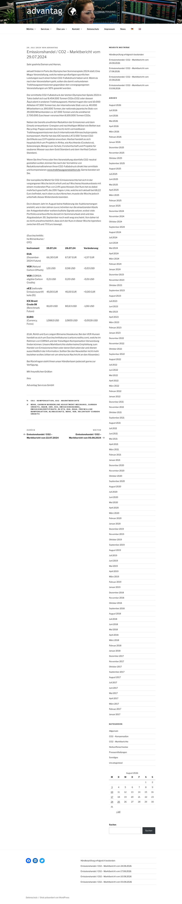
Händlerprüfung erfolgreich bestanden (126, 54)
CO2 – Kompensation (118, 736)
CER (51, 407)
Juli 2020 (113, 492)
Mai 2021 (113, 439)
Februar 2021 (115, 454)
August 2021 (115, 423)
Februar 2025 (115, 200)
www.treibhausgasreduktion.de (63, 169)
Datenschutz (93, 29)
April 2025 (114, 190)
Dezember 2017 (116, 656)
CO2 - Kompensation (42, 401)
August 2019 (115, 550)
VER (75, 412)
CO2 (56, 407)
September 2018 (117, 608)
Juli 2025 (113, 174)
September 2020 (117, 481)
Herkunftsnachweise (118, 747)
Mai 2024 (113, 248)
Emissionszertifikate (44, 409)
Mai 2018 (113, 629)
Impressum (109, 29)
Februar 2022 (115, 391)
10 (112, 792)
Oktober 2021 (115, 412)
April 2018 (113, 635)
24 (112, 802)
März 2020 (114, 513)
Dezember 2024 (116, 211)
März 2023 (114, 322)
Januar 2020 (115, 523)
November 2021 (116, 407)
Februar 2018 (115, 645)
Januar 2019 (114, 587)
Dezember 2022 (116, 338)
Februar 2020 (115, 518)
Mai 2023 (113, 311)
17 (112, 797)
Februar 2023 (115, 327)
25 (118, 802)
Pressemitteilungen (118, 752)
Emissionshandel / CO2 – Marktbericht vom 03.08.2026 (106, 882)
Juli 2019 (113, 555)
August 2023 (115, 296)
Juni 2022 (113, 370)
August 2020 (115, 486)
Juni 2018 (113, 624)
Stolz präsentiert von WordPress (54, 897)
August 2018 (115, 613)
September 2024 (117, 227)
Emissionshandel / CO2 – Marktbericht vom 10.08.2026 (106, 876)
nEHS (68, 412)
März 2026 (114, 131)
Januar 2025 (115, 205)
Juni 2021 (113, 433)
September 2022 (117, 354)
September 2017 (116, 672)
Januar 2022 (114, 396)
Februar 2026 (115, 137)
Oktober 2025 (115, 158)
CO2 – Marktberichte (118, 741)
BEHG (33, 405)
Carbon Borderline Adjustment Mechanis (62, 405)
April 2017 (113, 698)
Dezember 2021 (116, 402)
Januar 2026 (115, 142)
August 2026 (115, 105)
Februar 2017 (115, 709)
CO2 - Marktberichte (67, 401)
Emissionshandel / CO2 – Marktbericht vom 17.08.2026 (106, 871)
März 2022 (114, 386)
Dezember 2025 (116, 147)
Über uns (60, 29)
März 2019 (114, 576)
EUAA (75, 409)
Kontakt (76, 29)
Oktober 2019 (115, 539)
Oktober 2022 (115, 349)
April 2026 (114, 126)
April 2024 (114, 253)
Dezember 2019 (116, 529)
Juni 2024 (113, 243)
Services (45, 29)
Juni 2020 (113, 497)
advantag (52, 48)
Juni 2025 (113, 179)
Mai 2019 (113, 566)
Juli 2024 (113, 237)
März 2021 (114, 449)
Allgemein (113, 731)
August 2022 (115, 359)
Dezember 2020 (116, 465)
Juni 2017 (113, 688)
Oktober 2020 (115, 476)
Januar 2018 (114, 651)
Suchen (112, 824)
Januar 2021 (114, 460)
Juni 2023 (113, 306)
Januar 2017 (114, 714)
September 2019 (117, 545)
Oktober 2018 (115, 603)
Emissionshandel (70, 407)
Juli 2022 (113, 364)
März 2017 (114, 704)
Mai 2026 (113, 121)
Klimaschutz (56, 412)
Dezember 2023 (116, 274)
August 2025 (115, 168)
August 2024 (115, 232)
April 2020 (114, 507)
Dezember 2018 (116, 592)
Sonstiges (113, 757)
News (123, 29)
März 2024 (114, 258)
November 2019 (116, 534)
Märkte (29, 29)
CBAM (44, 407)
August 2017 (115, 677)
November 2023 (116, 280)
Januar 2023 (115, 333)
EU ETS (61, 409)
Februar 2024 (115, 264)
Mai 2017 (113, 693)
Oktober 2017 (115, 666)
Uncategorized (115, 763)
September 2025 (117, 163)
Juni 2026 (113, 115)
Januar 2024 (115, 269)
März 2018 (114, 640)
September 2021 (116, 417)
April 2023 (114, 317)
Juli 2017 (113, 682)
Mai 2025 (113, 184)
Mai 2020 (113, 502)
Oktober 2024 (115, 221)
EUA (69, 409)
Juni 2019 (113, 560)
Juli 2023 (113, 301)
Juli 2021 (113, 428)
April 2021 (113, 444)
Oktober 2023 (115, 285)
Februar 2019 (115, 582)
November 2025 (116, 152)
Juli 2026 (113, 110)
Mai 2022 (113, 375)
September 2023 (117, 290)
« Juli (118, 811)
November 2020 (116, 470)
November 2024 (116, 216)
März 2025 (114, 195)
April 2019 (113, 571)
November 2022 (116, 343)
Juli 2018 (113, 619)
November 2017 (116, 661)
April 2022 (113, 380)
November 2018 (116, 598)
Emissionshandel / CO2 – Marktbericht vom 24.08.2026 (106, 866)
